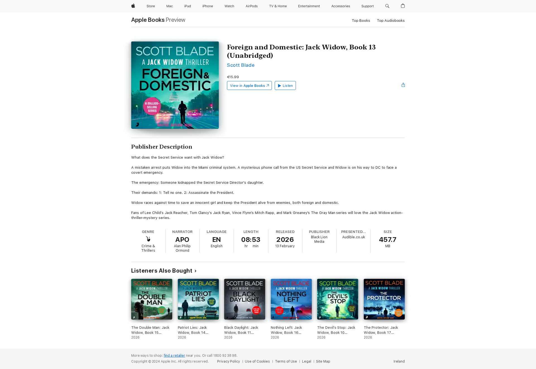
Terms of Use (286, 361)
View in (247, 86)
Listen (288, 86)
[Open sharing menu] (403, 85)
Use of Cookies (257, 361)
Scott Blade (241, 65)
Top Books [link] (361, 20)
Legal (306, 361)
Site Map (323, 361)
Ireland (399, 361)
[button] (387, 6)
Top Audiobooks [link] (391, 20)
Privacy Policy (228, 361)
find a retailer (174, 356)
